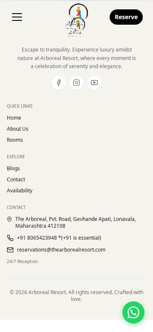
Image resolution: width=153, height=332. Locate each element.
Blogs (13, 168)
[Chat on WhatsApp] (133, 312)
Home (14, 117)
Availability (19, 190)
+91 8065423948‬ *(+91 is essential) (59, 238)
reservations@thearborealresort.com (61, 249)
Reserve (126, 17)
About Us (17, 129)
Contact (16, 179)
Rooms (15, 140)
